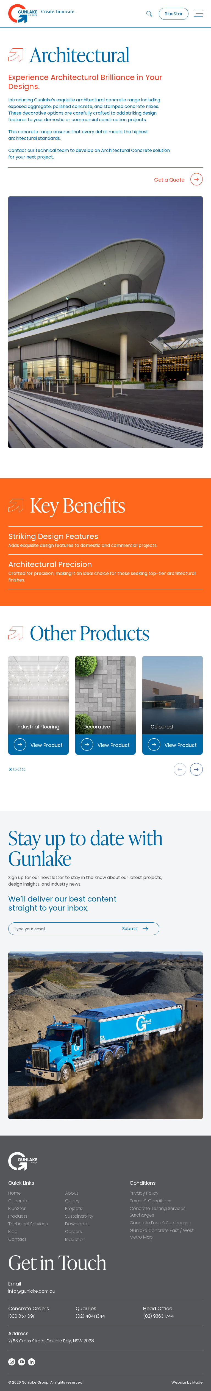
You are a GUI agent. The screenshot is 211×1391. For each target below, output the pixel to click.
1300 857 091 (21, 1316)
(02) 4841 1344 (90, 1316)
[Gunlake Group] (22, 1154)
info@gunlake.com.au (31, 1291)
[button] (10, 769)
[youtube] (21, 1361)
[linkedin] (31, 1361)
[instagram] (11, 1361)
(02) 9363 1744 (158, 1316)
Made (197, 1382)
